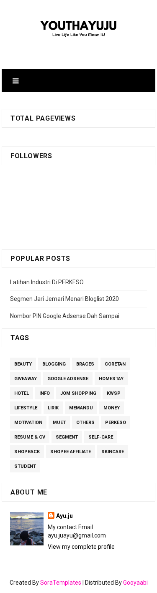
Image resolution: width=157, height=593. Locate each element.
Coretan (115, 364)
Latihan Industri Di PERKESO (47, 282)
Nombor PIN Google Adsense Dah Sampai (64, 316)
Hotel (21, 393)
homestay (111, 378)
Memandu (81, 408)
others (85, 422)
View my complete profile (81, 546)
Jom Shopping (78, 393)
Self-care (100, 437)
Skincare (112, 451)
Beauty (23, 364)
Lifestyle (25, 408)
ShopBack (27, 451)
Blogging (54, 364)
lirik (53, 408)
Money (111, 408)
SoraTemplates (60, 582)
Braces (85, 364)
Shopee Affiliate (70, 451)
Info (44, 393)
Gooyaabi (135, 582)
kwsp (114, 393)
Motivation (28, 422)
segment (67, 437)
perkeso (115, 422)
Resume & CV (29, 437)
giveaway (25, 378)
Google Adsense (67, 378)
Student (25, 466)
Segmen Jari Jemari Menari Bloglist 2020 (64, 298)
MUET (59, 422)
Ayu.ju (64, 515)
